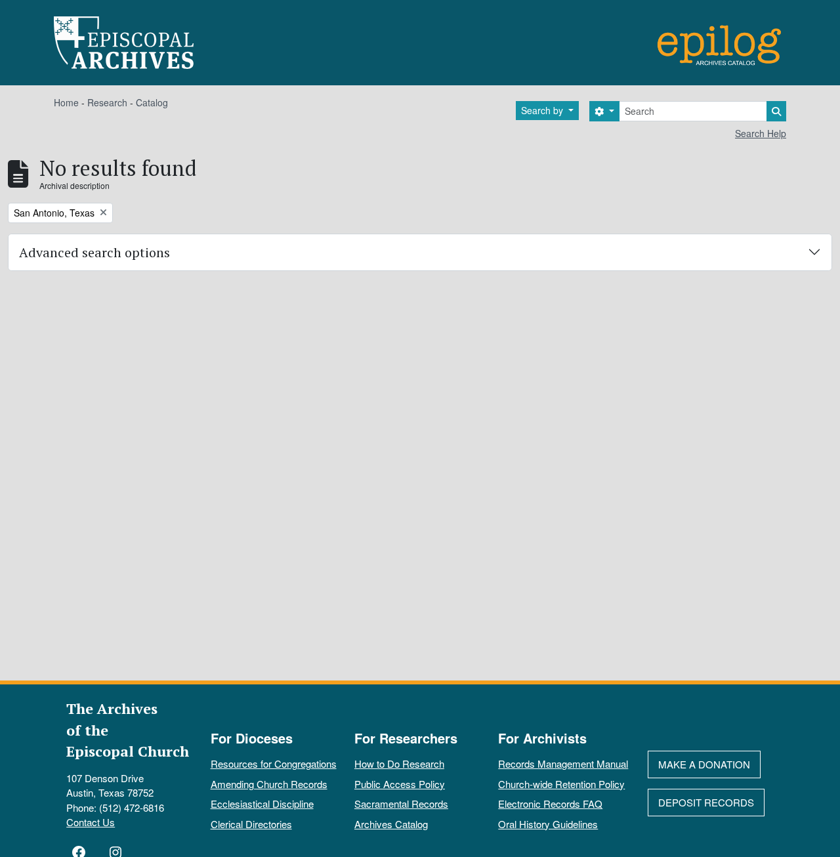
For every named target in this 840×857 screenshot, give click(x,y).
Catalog (152, 102)
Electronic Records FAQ (550, 803)
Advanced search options (94, 252)
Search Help (760, 133)
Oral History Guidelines (548, 824)
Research (107, 102)
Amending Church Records (269, 784)
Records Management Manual (563, 763)
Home (66, 102)
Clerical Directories (251, 824)
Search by (543, 110)
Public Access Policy (399, 784)
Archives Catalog (391, 824)
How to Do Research (399, 763)
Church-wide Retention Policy (561, 784)
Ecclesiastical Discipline (262, 803)
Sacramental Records (401, 803)
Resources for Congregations (274, 763)
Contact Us (90, 822)
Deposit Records (706, 802)
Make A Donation (704, 764)
